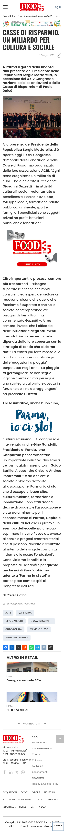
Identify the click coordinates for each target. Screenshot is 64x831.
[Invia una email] (44, 647)
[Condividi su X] (18, 647)
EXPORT (36, 792)
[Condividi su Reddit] (24, 647)
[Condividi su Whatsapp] (31, 647)
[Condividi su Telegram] (37, 647)
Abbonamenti (39, 772)
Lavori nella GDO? (42, 748)
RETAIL (11, 676)
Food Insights (39, 742)
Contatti (36, 754)
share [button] (59, 55)
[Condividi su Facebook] (5, 647)
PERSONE (53, 799)
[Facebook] (5, 772)
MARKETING (24, 799)
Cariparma (25, 612)
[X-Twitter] (17, 772)
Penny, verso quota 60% (24, 680)
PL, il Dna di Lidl (17, 710)
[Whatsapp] (23, 772)
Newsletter (38, 778)
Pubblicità (37, 766)
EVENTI (24, 792)
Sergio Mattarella (16, 637)
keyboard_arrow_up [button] (60, 739)
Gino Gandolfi (14, 621)
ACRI (8, 612)
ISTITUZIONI (9, 799)
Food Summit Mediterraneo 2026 (35, 16)
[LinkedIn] (11, 772)
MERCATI (39, 799)
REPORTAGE (9, 806)
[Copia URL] (50, 647)
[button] (5, 7)
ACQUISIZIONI (10, 792)
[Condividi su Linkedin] (12, 647)
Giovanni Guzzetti (41, 621)
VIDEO (42, 806)
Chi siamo (37, 760)
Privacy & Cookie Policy (45, 783)
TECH (32, 806)
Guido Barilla (13, 629)
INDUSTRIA (49, 792)
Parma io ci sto (39, 629)
